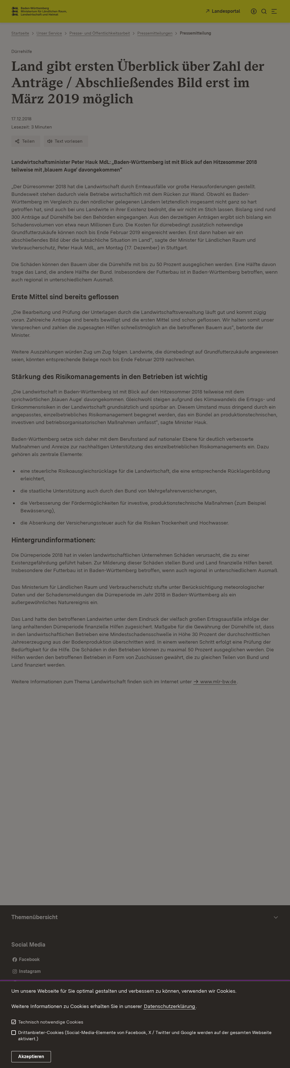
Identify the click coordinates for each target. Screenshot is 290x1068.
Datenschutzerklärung (169, 1006)
